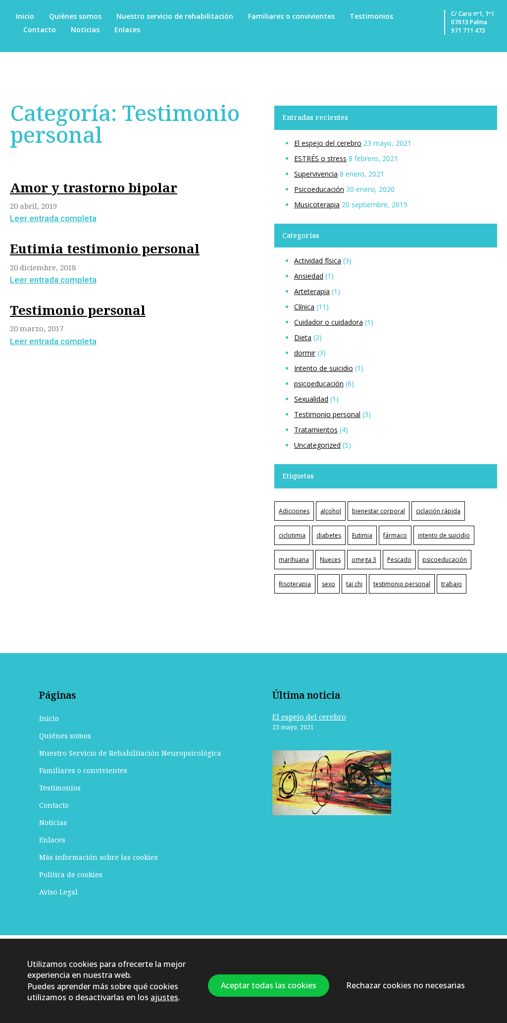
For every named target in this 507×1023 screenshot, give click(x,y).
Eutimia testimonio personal (105, 248)
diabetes (328, 535)
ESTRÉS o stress (320, 158)
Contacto (39, 29)
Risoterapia (295, 584)
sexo (328, 584)
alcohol (330, 511)
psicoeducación (319, 383)
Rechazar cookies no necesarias (405, 985)
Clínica (304, 306)
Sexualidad (311, 399)
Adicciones (294, 511)
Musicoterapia (317, 204)
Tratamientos (316, 429)
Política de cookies (70, 874)
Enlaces (127, 29)
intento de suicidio (444, 535)
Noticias (85, 29)
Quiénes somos (75, 16)
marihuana (294, 559)
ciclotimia (292, 535)
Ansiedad (308, 276)
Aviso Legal (58, 892)
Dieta (302, 337)
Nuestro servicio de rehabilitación (174, 16)
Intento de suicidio (323, 368)
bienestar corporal (378, 511)
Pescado (399, 559)
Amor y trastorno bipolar (93, 187)
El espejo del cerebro (327, 143)
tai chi (354, 584)
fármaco (395, 535)
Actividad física (317, 260)
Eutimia (362, 535)
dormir (304, 353)
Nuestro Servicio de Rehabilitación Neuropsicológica (130, 753)
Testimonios (371, 16)
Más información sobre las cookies (98, 857)
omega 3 (364, 559)
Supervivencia (316, 174)
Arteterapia (312, 291)
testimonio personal (401, 584)
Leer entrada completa (53, 218)
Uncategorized (317, 445)
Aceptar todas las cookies (268, 985)
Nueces (330, 559)
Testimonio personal (78, 310)
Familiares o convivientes (291, 16)
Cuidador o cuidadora (328, 322)
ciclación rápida (438, 511)
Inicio (25, 16)
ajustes (164, 997)
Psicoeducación (319, 189)
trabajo (451, 584)
